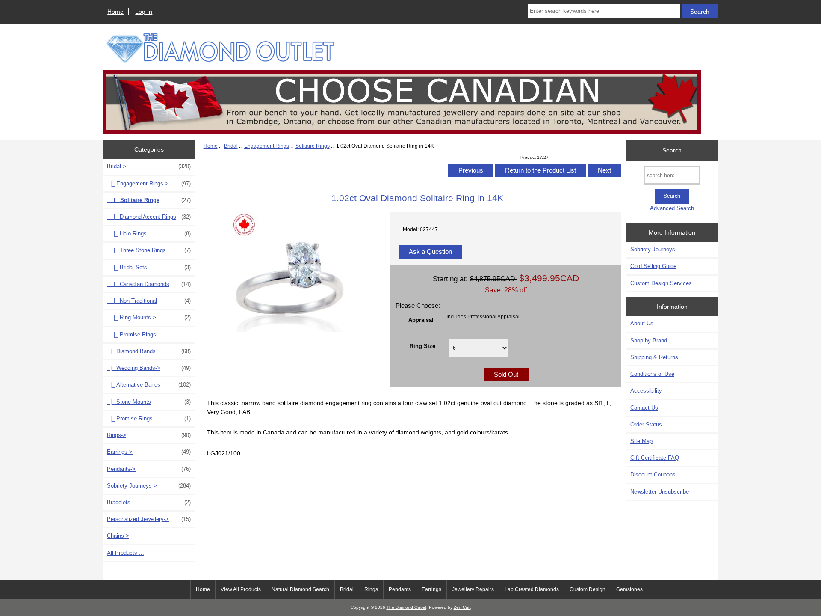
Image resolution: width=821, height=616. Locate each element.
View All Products (241, 589)
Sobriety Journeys (652, 249)
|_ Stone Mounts (149, 402)
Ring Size (422, 345)
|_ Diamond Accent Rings (149, 217)
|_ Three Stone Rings (149, 250)
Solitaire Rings (312, 146)
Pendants (400, 589)
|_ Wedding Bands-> (149, 368)
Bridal (231, 146)
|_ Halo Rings (149, 233)
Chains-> (118, 536)
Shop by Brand (648, 340)
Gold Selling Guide (653, 266)
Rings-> (149, 435)
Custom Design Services (661, 283)
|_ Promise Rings (131, 334)
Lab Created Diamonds (532, 589)
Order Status (646, 424)
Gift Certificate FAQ (654, 458)
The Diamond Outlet (406, 607)
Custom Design (587, 589)
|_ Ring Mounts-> (149, 317)
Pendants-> (149, 469)
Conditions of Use (652, 374)
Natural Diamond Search (300, 589)
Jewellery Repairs (473, 589)
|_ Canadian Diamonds (149, 284)
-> (149, 166)
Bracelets (149, 502)
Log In (143, 11)
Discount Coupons (653, 474)
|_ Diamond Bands (149, 351)
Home (115, 11)
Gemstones (629, 589)
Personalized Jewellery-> (149, 519)
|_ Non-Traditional (149, 301)
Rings (371, 589)
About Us (641, 323)
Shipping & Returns (654, 357)
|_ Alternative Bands (149, 384)
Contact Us (644, 408)
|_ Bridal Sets (149, 267)
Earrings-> (149, 452)
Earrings (431, 589)
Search (672, 150)
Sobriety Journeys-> (149, 485)
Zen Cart (462, 607)
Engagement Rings (266, 146)
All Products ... (125, 553)
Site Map (641, 441)
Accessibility (646, 390)
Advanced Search (672, 208)
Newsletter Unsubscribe (659, 491)
